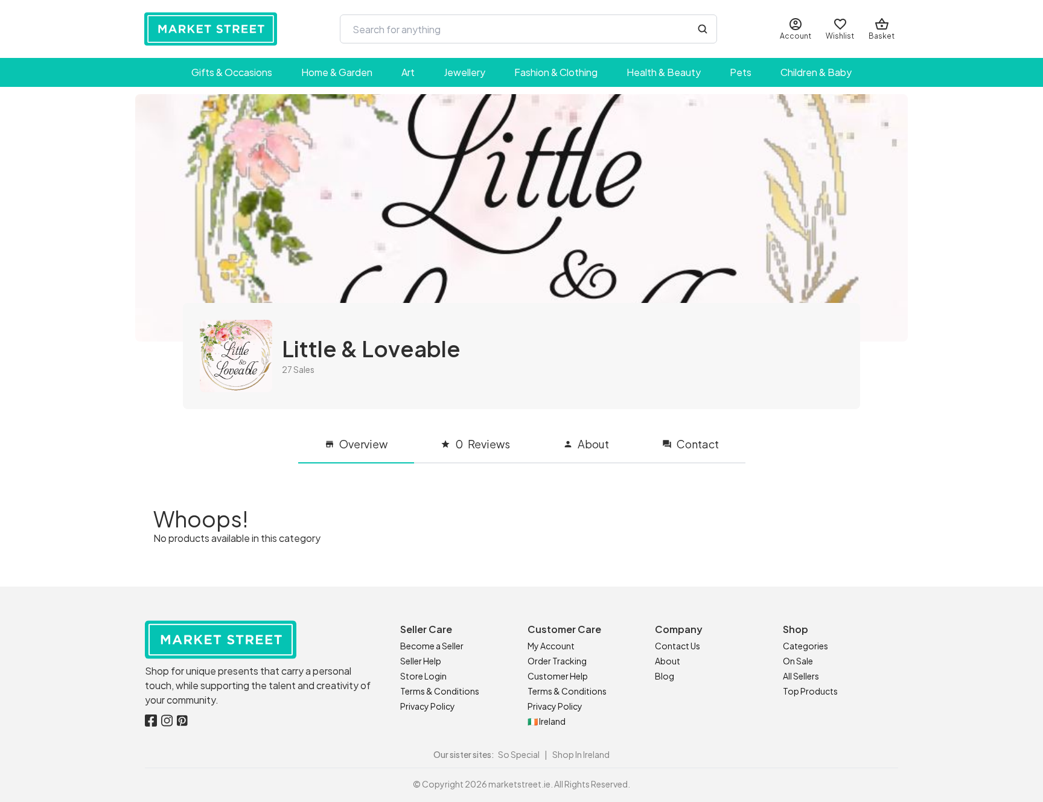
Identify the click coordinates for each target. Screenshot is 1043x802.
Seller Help (420, 660)
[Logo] (210, 29)
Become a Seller (432, 645)
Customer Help (558, 675)
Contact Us (677, 645)
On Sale (798, 660)
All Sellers (801, 675)
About (667, 660)
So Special (519, 754)
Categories (805, 645)
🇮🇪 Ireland (547, 721)
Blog (664, 675)
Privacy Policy (427, 706)
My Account (551, 645)
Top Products (810, 691)
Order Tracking (557, 660)
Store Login (423, 675)
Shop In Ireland (581, 754)
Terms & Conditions (439, 691)
